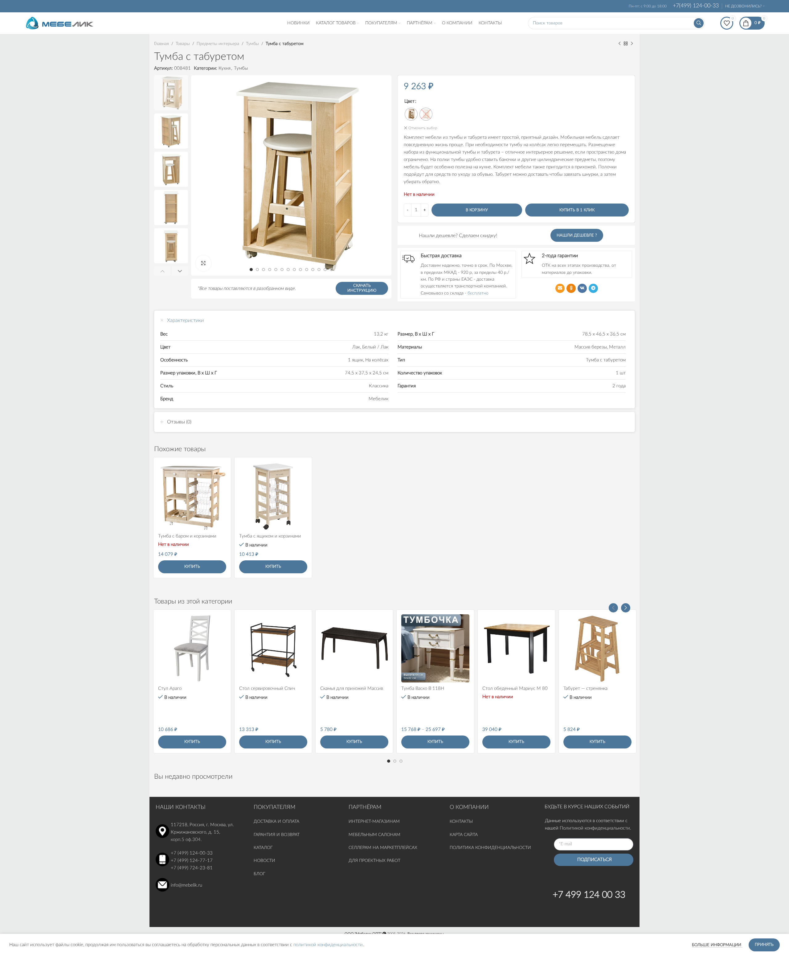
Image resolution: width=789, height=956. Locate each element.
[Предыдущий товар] (619, 44)
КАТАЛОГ (264, 848)
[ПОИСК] (699, 23)
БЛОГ (259, 874)
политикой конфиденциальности (328, 944)
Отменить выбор (422, 128)
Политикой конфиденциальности (595, 828)
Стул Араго (170, 688)
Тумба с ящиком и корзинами (270, 536)
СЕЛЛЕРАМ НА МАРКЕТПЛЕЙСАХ (383, 848)
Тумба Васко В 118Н (422, 688)
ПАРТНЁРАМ (365, 807)
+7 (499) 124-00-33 (192, 853)
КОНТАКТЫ (461, 821)
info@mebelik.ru (186, 885)
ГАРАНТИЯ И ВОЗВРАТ (277, 835)
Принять (764, 945)
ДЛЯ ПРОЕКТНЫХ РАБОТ (374, 861)
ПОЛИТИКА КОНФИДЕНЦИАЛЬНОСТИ (490, 848)
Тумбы (252, 44)
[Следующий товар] (632, 44)
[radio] (411, 114)
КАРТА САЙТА (464, 835)
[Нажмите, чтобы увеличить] (203, 263)
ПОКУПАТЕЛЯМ (274, 807)
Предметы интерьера (218, 44)
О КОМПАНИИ (469, 807)
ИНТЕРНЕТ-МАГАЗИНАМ (374, 821)
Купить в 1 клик (577, 210)
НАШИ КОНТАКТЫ (181, 807)
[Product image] (192, 496)
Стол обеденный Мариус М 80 (515, 688)
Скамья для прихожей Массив (351, 688)
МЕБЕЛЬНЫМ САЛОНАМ (374, 835)
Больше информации (717, 945)
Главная (161, 44)
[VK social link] (582, 288)
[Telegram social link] (593, 288)
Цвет (409, 101)
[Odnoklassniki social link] (571, 288)
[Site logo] (59, 23)
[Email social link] (560, 288)
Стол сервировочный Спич (267, 688)
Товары (183, 44)
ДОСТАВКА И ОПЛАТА (276, 821)
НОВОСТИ (264, 861)
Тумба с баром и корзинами (187, 536)
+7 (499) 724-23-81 (192, 868)
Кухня (225, 68)
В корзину (477, 210)
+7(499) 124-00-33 (696, 6)
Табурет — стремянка (585, 688)
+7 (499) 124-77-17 (192, 860)
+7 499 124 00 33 (589, 895)
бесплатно (478, 293)
